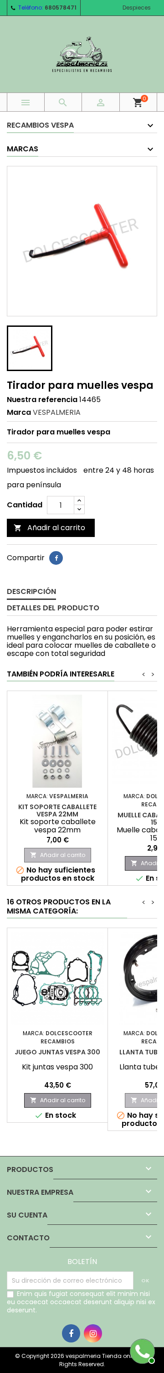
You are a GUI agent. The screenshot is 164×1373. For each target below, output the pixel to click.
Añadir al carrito (49, 527)
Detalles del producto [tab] (53, 608)
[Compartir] (56, 558)
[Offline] (141, 1350)
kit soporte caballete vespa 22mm (57, 810)
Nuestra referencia (42, 400)
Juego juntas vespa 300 (57, 1052)
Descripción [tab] (31, 591)
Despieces (137, 7)
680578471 (61, 7)
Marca (19, 412)
